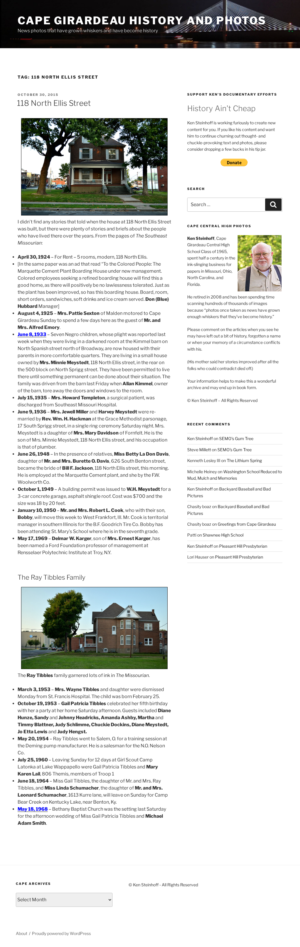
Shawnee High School (223, 534)
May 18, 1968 (33, 809)
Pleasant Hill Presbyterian (243, 546)
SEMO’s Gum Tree (236, 438)
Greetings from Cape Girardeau (247, 524)
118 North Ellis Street (54, 103)
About (21, 933)
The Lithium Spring (244, 460)
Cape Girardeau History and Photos (142, 20)
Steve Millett (199, 449)
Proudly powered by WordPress (61, 933)
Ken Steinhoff (200, 438)
